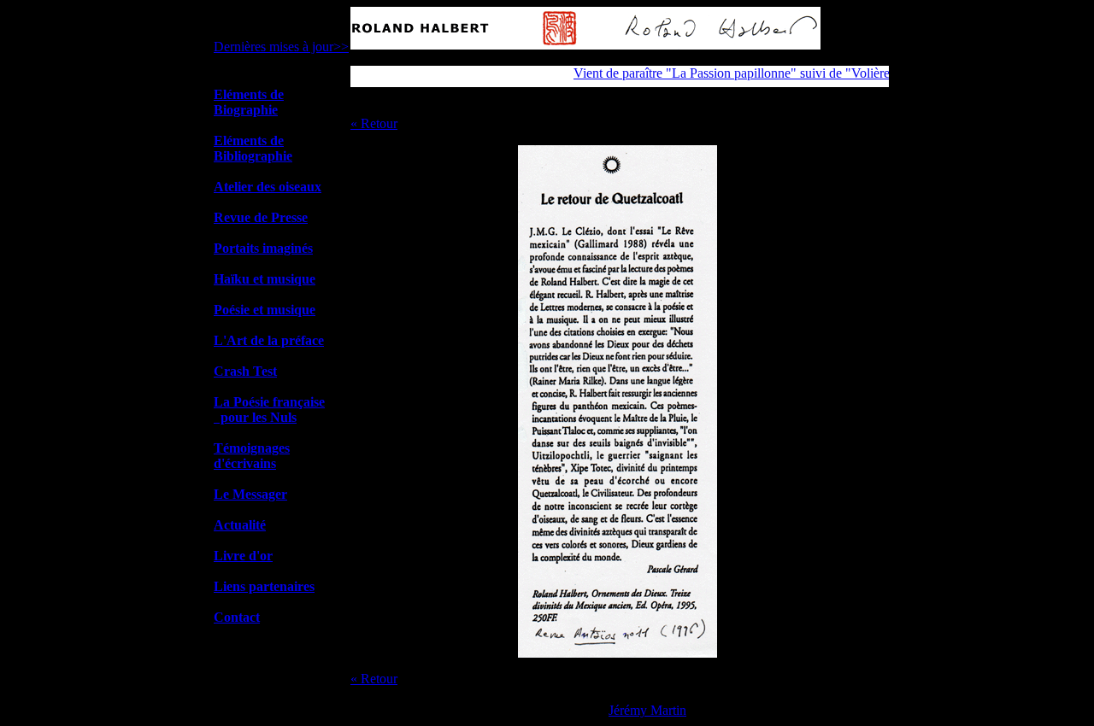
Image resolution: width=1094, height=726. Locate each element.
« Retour (373, 123)
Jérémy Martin (647, 710)
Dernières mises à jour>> (281, 46)
